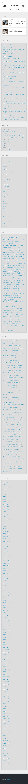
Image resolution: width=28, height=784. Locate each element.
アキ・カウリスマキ (7, 387)
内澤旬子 (10, 249)
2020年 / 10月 (6, 622)
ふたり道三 (5, 238)
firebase (15, 291)
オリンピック (9, 286)
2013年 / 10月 (6, 763)
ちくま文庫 (21, 240)
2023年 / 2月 (5, 556)
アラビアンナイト (14, 247)
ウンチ (16, 375)
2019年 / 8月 (5, 657)
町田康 (20, 321)
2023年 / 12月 (6, 531)
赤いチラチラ (6, 221)
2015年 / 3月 (5, 733)
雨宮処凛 (21, 404)
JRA (17, 256)
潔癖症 (16, 319)
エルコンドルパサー (16, 249)
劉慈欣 (10, 318)
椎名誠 (12, 258)
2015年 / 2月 (5, 736)
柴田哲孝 (5, 380)
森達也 (18, 291)
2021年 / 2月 (5, 615)
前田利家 (11, 345)
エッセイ (5, 199)
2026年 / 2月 (5, 484)
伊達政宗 (5, 370)
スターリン (23, 273)
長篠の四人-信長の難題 (7, 278)
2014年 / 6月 (5, 753)
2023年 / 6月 (5, 546)
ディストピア (6, 436)
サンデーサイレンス (6, 291)
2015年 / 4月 (5, 731)
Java (9, 258)
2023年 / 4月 (5, 551)
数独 (6, 293)
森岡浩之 (13, 252)
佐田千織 (18, 466)
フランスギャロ (12, 254)
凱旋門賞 (17, 241)
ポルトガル (12, 310)
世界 (23, 325)
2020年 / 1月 (5, 644)
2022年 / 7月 (5, 573)
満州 (17, 297)
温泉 (20, 297)
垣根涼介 (5, 323)
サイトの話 (5, 179)
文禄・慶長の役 (6, 312)
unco (17, 321)
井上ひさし (12, 250)
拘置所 (8, 310)
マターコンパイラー (7, 399)
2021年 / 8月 (5, 600)
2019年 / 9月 (5, 654)
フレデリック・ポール (17, 372)
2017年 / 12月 (6, 679)
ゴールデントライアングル (15, 290)
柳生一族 (20, 310)
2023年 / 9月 (5, 538)
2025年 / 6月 (5, 489)
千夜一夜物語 (15, 293)
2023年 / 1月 (5, 558)
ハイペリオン (18, 258)
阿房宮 (9, 370)
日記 (4, 159)
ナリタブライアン (6, 236)
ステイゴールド (5, 249)
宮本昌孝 (16, 310)
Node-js (12, 260)
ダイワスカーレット (6, 290)
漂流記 (4, 203)
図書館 (4, 206)
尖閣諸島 (18, 236)
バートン (18, 432)
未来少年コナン (14, 277)
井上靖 (8, 261)
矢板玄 (4, 444)
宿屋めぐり (7, 254)
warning (22, 282)
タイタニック (10, 375)
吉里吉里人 (5, 271)
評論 (4, 223)
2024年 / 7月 (5, 516)
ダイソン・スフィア (7, 459)
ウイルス (15, 370)
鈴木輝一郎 (13, 256)
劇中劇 (20, 301)
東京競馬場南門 (5, 241)
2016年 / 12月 (6, 696)
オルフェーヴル (5, 327)
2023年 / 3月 (5, 553)
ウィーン (20, 454)
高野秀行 (4, 314)
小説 (4, 176)
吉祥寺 (19, 319)
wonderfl (10, 392)
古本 (8, 316)
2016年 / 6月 (5, 706)
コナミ (9, 350)
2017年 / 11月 (6, 681)
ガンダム (12, 409)
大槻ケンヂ (17, 325)
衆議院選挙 (7, 330)
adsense (10, 263)
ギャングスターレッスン (8, 395)
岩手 (14, 387)
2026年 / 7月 (5, 482)
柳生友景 (19, 424)
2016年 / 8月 (5, 704)
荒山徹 (23, 284)
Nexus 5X (5, 362)
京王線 (21, 291)
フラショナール (5, 308)
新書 (4, 196)
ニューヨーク (10, 293)
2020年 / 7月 (5, 630)
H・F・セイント (10, 466)
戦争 (19, 247)
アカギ (9, 367)
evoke (15, 407)
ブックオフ (16, 314)
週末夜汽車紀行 (6, 432)
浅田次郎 (22, 265)
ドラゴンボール (6, 353)
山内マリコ (5, 261)
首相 (14, 286)
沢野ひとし (10, 288)
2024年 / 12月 (6, 504)
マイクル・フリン (7, 451)
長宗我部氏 (20, 365)
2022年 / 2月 (5, 585)
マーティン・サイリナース (19, 328)
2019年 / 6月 (5, 662)
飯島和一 (14, 454)
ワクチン (4, 260)
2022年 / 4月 (5, 580)
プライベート (11, 327)
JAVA (21, 325)
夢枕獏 (17, 323)
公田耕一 (5, 350)
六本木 (19, 265)
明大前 (17, 269)
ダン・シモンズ (6, 318)
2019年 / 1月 (5, 674)
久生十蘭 (8, 256)
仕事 (4, 164)
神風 (4, 456)
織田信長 (22, 263)
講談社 (6, 250)
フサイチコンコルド (12, 414)
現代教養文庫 (12, 299)
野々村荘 (5, 414)
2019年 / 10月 (6, 652)
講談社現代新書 (6, 439)
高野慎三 (19, 367)
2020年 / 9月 (5, 625)
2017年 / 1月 (5, 694)
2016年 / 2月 (5, 713)
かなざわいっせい (6, 299)
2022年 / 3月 (5, 583)
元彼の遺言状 (17, 295)
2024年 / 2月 (5, 526)
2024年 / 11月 (6, 506)
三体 (3, 254)
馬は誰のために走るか (8, 358)
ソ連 (17, 280)
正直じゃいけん (12, 468)
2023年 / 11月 (6, 533)
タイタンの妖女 (6, 385)
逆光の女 (5, 372)
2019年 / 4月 (5, 667)
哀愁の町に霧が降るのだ (7, 273)
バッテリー (5, 277)
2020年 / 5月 (5, 634)
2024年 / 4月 (5, 521)
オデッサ (10, 446)
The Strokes (11, 422)
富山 (9, 250)
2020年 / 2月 (5, 642)
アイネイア (5, 303)
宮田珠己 (11, 330)
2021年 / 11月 (6, 593)
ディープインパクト (18, 260)
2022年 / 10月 (6, 565)
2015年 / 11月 (6, 721)
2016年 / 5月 (5, 708)
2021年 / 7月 (5, 602)
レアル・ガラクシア (12, 348)
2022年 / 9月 (5, 568)
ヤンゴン (15, 459)
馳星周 (21, 308)
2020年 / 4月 (5, 637)
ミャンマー (22, 249)
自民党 (19, 277)
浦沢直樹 (5, 348)
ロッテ (4, 365)
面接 (13, 275)
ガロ (23, 254)
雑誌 (4, 208)
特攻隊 (21, 412)
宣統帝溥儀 (11, 402)
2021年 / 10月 (6, 595)
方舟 (21, 312)
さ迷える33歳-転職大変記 (15, 31)
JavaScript (5, 256)
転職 (4, 166)
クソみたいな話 (6, 162)
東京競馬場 (8, 282)
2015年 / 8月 (5, 728)
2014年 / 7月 (5, 750)
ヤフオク (4, 243)
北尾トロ (4, 282)
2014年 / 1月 (5, 755)
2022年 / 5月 (5, 578)
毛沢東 (16, 412)
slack (18, 316)
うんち (15, 312)
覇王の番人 (20, 327)
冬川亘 (4, 340)
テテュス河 (9, 277)
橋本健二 (9, 247)
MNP (8, 303)
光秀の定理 (11, 297)
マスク (13, 318)
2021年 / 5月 (5, 607)
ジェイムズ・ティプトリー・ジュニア (11, 461)
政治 (4, 226)
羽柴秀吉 (22, 267)
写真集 (4, 211)
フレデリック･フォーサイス (13, 464)
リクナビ (11, 328)
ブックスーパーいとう (7, 319)
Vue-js (11, 236)
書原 (14, 288)
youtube (22, 314)
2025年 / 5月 (5, 492)
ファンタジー (6, 186)
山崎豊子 (8, 449)
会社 (12, 278)
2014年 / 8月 (5, 748)
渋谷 (11, 265)
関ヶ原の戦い (11, 243)
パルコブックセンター (6, 321)
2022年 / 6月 (5, 575)
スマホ (19, 251)
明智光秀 (8, 295)
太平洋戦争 (5, 286)
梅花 (14, 367)
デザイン (18, 409)
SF (3, 181)
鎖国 (9, 429)
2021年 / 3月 (5, 612)
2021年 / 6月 (5, 605)
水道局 (8, 365)
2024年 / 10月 (6, 509)
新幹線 (11, 436)
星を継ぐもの (12, 441)
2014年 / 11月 (6, 743)
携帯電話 (14, 271)
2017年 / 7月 (5, 686)
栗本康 (20, 446)
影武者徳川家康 (8, 252)
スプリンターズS (6, 297)
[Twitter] (23, 2)
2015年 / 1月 (5, 738)
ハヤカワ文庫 (6, 265)
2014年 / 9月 (5, 745)
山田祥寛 (15, 444)
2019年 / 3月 (5, 669)
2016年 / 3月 (5, 711)
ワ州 (8, 243)
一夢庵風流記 (17, 286)
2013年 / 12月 (6, 758)
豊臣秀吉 (5, 240)
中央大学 (21, 459)
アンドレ (14, 365)
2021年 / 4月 (5, 610)
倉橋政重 (5, 407)
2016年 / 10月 (6, 701)
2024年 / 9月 (5, 511)
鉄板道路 (5, 367)
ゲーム (21, 318)
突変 (16, 250)
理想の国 (17, 288)
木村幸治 (5, 427)
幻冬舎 (18, 318)
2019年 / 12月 (6, 647)
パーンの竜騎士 (11, 241)
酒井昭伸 (9, 275)
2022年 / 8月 (5, 570)
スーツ (4, 267)
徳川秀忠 (21, 303)
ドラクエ (14, 316)
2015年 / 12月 (6, 718)
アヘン (22, 319)
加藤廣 (18, 303)
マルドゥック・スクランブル (15, 261)
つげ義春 (20, 256)
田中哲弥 (5, 429)
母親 (16, 360)
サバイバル (5, 310)
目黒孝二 (4, 284)
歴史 (4, 174)
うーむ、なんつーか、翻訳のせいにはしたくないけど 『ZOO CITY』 (17, 23)
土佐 (17, 390)
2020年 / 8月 (5, 627)
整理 (15, 358)
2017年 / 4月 (5, 689)
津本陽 (22, 250)
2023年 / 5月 (5, 548)
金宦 (20, 370)
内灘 (19, 280)
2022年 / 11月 (6, 563)
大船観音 (5, 392)
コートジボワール (16, 456)
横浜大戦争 (14, 236)
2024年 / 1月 (5, 528)
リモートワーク (9, 306)
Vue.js (20, 348)
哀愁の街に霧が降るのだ (8, 404)
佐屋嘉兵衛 (5, 419)
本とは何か (17, 395)
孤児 (22, 261)
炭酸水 (10, 362)
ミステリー (5, 189)
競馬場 (19, 278)
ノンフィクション (7, 171)
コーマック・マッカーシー (9, 390)
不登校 (15, 297)
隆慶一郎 (4, 295)
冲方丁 (20, 288)
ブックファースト (12, 280)
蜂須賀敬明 (15, 265)
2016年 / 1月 (5, 716)
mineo (15, 303)
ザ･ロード (5, 402)
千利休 (13, 325)
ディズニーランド (16, 429)
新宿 (3, 250)
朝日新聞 (15, 327)
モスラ (4, 375)
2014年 (4, 16)
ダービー (11, 303)
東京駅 (16, 449)
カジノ (11, 316)
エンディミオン (6, 280)
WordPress (11, 267)
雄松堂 (16, 380)
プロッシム (5, 345)
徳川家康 (9, 284)
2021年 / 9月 (5, 598)
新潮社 (19, 306)
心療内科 (23, 301)
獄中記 (4, 194)
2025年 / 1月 (5, 501)
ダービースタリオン (6, 328)
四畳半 (20, 269)
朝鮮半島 (20, 254)
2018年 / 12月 (6, 676)
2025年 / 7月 (5, 487)
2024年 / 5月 (5, 519)
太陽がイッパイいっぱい (8, 343)
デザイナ (22, 245)
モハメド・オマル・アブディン (16, 419)
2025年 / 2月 (5, 499)
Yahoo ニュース (19, 343)
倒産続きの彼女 (6, 355)
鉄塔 (4, 454)
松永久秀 (7, 263)
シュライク (12, 239)
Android (4, 184)
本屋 (4, 201)
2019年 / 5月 (5, 664)
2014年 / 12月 (6, 740)
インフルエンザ (16, 263)
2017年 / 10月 (6, 684)
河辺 (16, 306)
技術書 (4, 216)
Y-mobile (9, 271)
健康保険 (19, 427)
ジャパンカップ (11, 304)
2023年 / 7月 (5, 543)
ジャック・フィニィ (17, 399)
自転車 (4, 263)
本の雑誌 (14, 282)
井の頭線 (16, 239)
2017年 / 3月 (5, 691)
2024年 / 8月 (5, 514)
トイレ (16, 275)
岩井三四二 (18, 271)
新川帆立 (7, 267)
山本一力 (18, 312)
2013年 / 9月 (5, 765)
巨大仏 (22, 280)
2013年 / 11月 (6, 760)
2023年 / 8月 (5, 541)
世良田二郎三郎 (9, 314)
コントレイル (13, 321)
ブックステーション (12, 308)
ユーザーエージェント (8, 434)
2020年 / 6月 (5, 632)
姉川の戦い (8, 260)
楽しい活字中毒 (14, 6)
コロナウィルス (5, 258)
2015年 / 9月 (5, 726)
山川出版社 (21, 407)
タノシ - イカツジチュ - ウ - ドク (14, 9)
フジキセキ (11, 312)
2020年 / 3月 (5, 639)
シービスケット (18, 377)
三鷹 (3, 330)
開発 (4, 275)
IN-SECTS (14, 284)
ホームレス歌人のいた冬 (8, 360)
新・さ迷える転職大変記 (11, 245)
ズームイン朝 (14, 471)
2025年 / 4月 (5, 494)
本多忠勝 (20, 468)
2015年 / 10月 (6, 723)
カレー (4, 213)
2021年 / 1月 (5, 617)
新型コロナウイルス (7, 325)
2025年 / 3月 (5, 496)
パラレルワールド (7, 412)
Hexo (13, 319)
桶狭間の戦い (18, 284)
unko (12, 291)
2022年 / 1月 (5, 588)
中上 (15, 362)
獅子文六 (8, 454)
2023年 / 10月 (6, 536)
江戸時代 (15, 278)
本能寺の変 (20, 275)
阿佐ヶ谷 (5, 446)
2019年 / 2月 (5, 671)
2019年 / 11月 (6, 649)
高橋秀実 (22, 252)
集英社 (14, 269)
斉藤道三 (9, 444)
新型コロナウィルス (10, 301)
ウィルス (10, 407)
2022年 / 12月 (6, 561)
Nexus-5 (5, 288)
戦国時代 (5, 316)
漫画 (4, 191)
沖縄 (19, 282)
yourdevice (5, 468)
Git (12, 449)
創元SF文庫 (14, 273)
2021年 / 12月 (6, 590)
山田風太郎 (17, 436)
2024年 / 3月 (5, 524)
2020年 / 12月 (6, 620)
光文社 (12, 432)
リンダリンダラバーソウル (7, 269)
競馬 (4, 169)
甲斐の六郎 (17, 345)
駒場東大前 (11, 238)
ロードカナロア (21, 293)
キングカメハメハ (17, 267)
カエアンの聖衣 (5, 304)
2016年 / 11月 (6, 699)
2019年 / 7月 (5, 659)
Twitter (17, 254)
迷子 (6, 275)
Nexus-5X (18, 238)
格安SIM (18, 308)
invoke (18, 441)
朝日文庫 (12, 295)
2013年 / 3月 (5, 768)
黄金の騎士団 (16, 397)
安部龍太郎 (13, 323)
